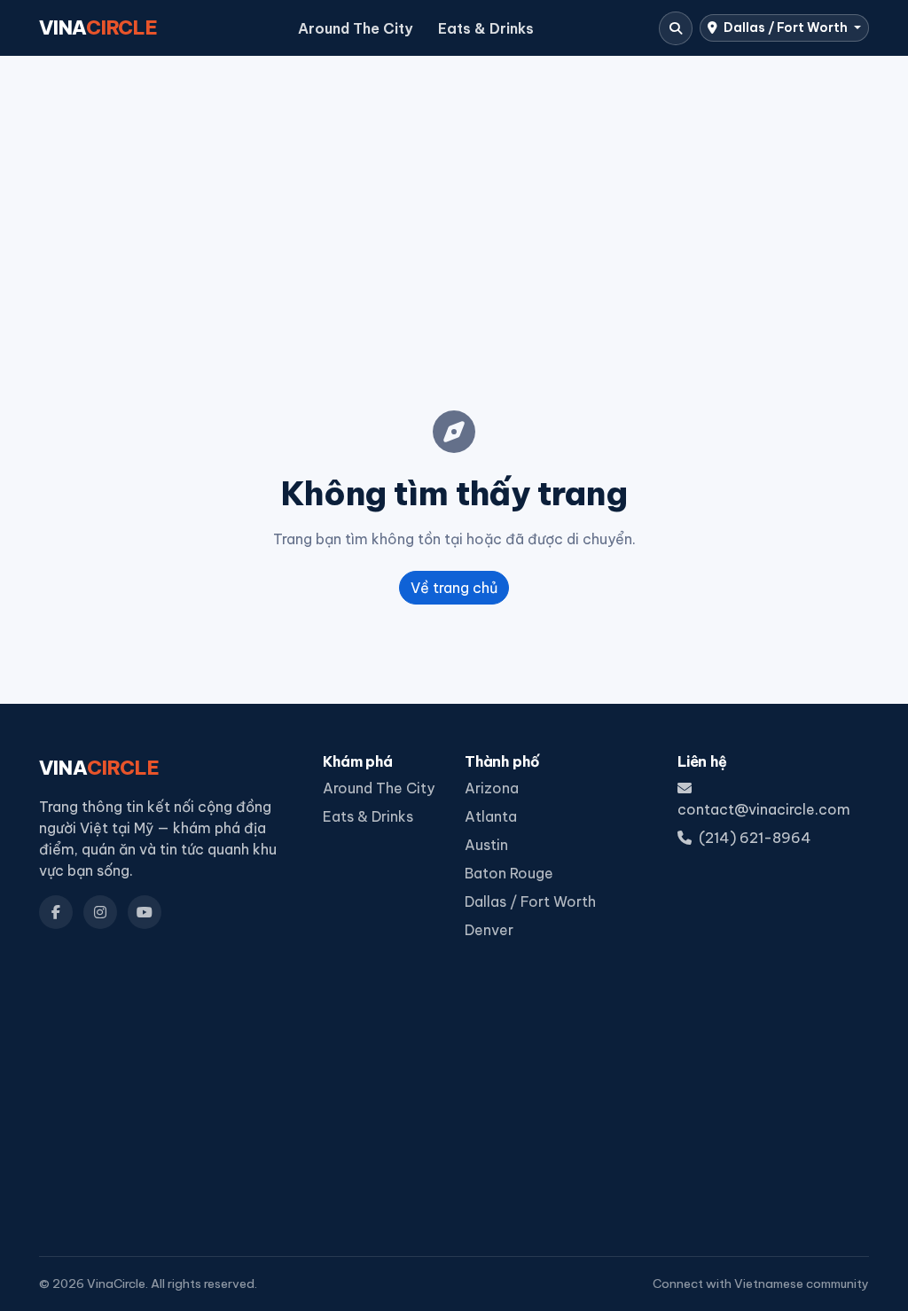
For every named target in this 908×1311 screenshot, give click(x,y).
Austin (486, 845)
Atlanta (491, 816)
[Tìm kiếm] (676, 28)
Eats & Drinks (486, 28)
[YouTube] (144, 912)
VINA (98, 27)
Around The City (355, 28)
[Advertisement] (454, 205)
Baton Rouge (509, 873)
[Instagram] (100, 912)
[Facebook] (56, 912)
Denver (489, 930)
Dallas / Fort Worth (785, 27)
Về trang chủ (454, 588)
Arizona (492, 788)
